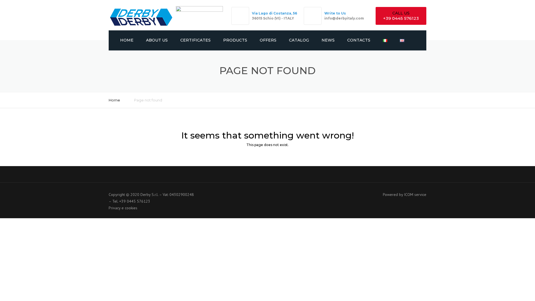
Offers (268, 40)
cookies (131, 207)
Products (235, 40)
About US (157, 40)
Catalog (299, 40)
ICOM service (415, 194)
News (328, 40)
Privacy (114, 207)
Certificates (195, 40)
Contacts (358, 40)
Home (126, 40)
